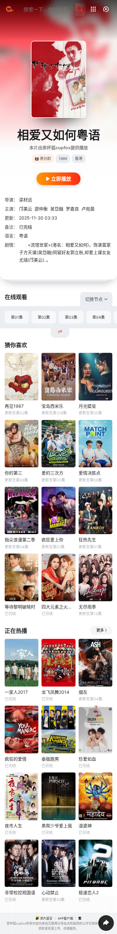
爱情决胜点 (89, 472)
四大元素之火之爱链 (58, 606)
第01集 (17, 317)
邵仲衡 (41, 208)
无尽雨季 (87, 606)
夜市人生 (13, 825)
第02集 (44, 317)
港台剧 (45, 158)
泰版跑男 (50, 759)
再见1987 (14, 406)
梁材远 (25, 199)
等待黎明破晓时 (20, 606)
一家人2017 (16, 692)
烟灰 (83, 692)
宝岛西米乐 (52, 406)
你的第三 (13, 472)
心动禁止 (50, 892)
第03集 (71, 317)
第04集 (98, 317)
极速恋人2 (89, 892)
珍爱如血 (87, 759)
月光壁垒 (87, 406)
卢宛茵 (88, 208)
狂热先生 (87, 539)
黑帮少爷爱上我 (56, 825)
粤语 (23, 235)
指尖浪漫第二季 (20, 539)
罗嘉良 (72, 208)
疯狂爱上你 (52, 539)
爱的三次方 (52, 472)
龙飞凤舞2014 (55, 692)
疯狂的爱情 (16, 759)
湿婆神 (85, 825)
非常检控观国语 (20, 892)
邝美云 (25, 208)
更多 (100, 630)
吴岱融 (56, 208)
